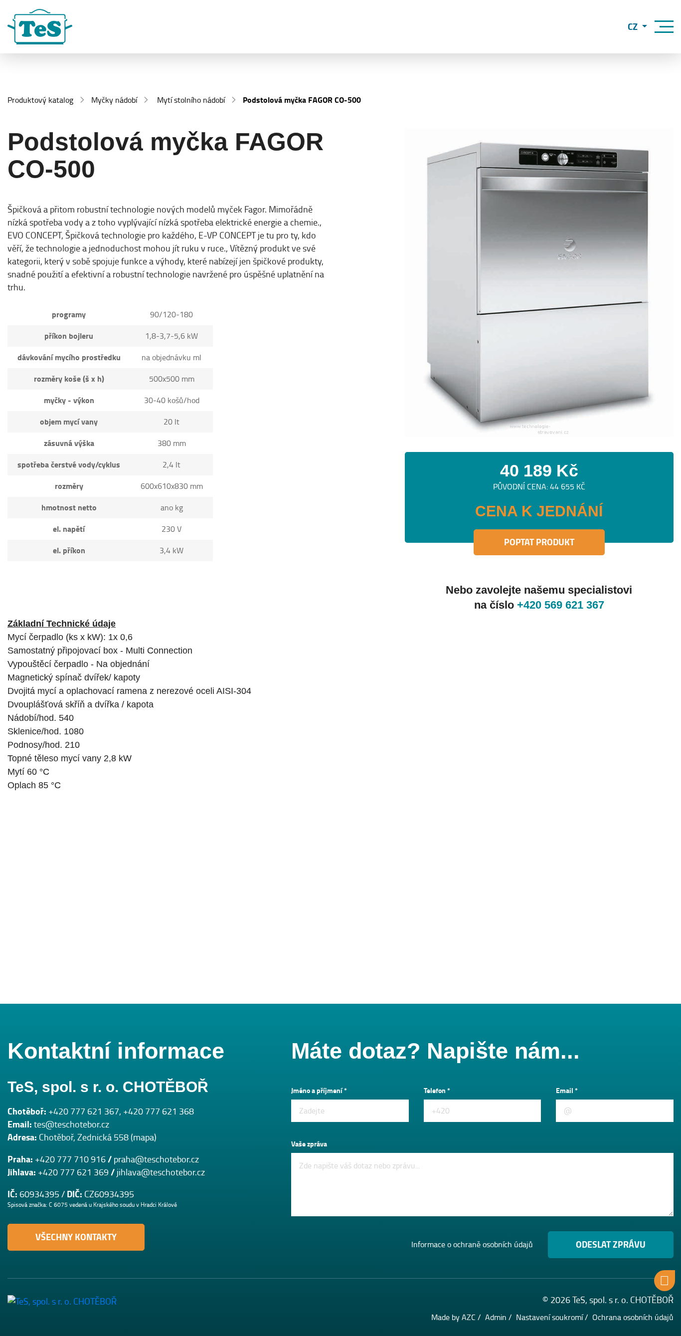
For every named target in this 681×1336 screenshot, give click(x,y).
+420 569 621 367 (560, 605)
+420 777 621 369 (73, 1172)
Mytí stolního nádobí (191, 100)
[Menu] (664, 26)
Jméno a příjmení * (319, 1091)
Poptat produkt (539, 542)
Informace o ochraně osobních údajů (472, 1245)
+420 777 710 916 (70, 1159)
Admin (496, 1317)
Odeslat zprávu (611, 1245)
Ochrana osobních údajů (633, 1317)
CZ (634, 26)
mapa (143, 1137)
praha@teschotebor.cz (156, 1159)
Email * (567, 1091)
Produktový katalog (40, 100)
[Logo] (39, 26)
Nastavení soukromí (549, 1317)
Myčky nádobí (114, 100)
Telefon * (437, 1091)
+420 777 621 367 (83, 1111)
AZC (469, 1317)
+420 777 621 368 (158, 1111)
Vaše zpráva (309, 1144)
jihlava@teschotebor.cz (161, 1172)
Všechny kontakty (76, 1237)
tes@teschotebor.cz (71, 1124)
